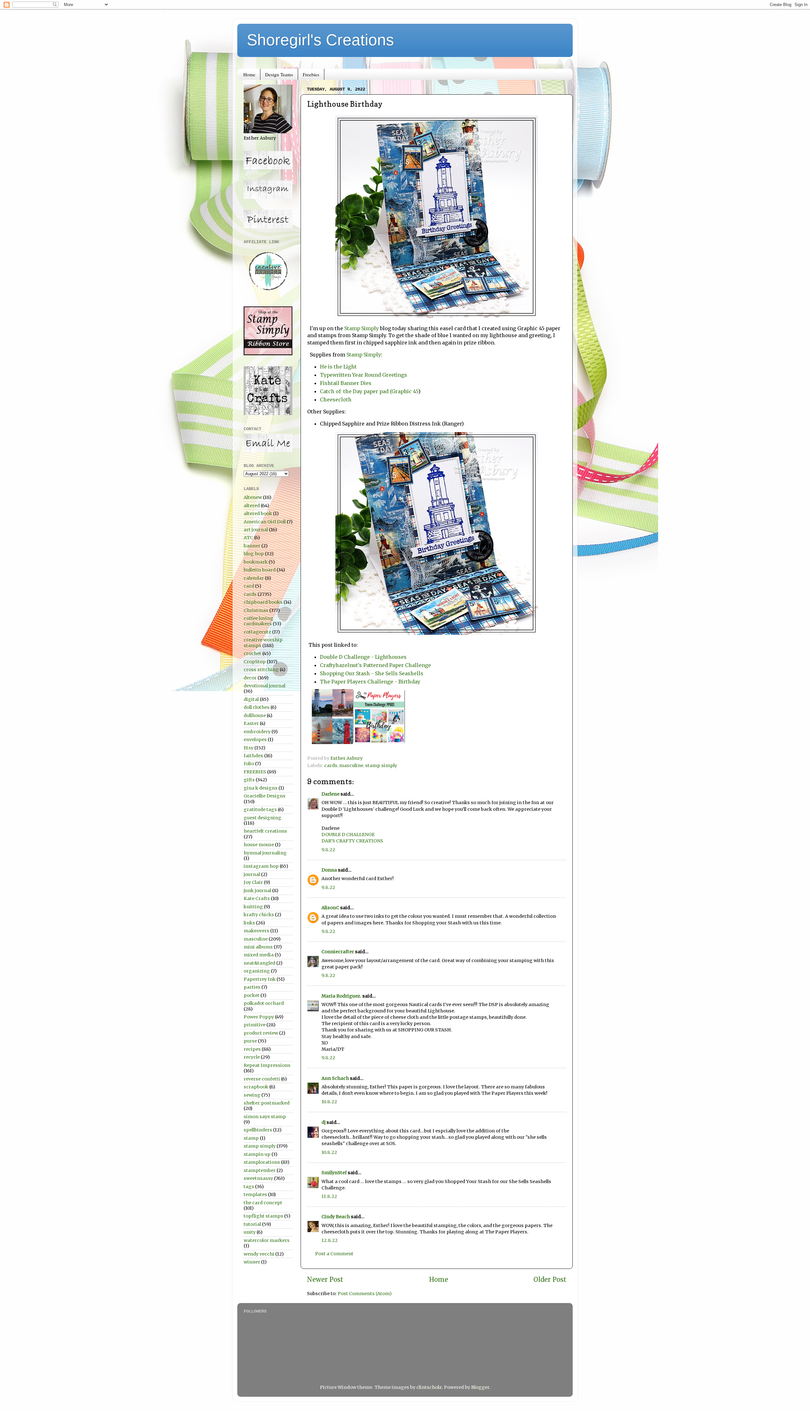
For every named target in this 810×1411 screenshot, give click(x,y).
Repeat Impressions (267, 1065)
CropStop (255, 662)
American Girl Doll (265, 522)
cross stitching (261, 669)
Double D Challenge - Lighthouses (363, 657)
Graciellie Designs (264, 796)
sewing (252, 1095)
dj (323, 1122)
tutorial (252, 1224)
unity (250, 1232)
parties (252, 987)
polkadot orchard (264, 1003)
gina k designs (260, 788)
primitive (254, 1025)
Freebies (311, 74)
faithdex (253, 756)
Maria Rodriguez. (341, 996)
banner (252, 546)
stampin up (257, 1154)
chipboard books (263, 602)
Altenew (253, 497)
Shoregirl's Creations (320, 40)
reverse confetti (262, 1079)
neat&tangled (259, 963)
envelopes (255, 739)
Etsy (248, 748)
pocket (251, 995)
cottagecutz (257, 632)
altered (252, 505)
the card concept (263, 1203)
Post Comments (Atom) (365, 1293)
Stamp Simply (361, 328)
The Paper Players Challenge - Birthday (370, 681)
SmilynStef (334, 1172)
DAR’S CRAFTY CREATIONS (352, 841)
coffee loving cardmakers (258, 621)
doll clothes (257, 707)
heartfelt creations (265, 831)
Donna (329, 870)
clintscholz (429, 1387)
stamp (251, 1138)
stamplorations (262, 1162)
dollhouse (255, 715)
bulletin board (260, 570)
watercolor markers (267, 1240)
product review (261, 1033)
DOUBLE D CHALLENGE (348, 834)
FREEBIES (255, 772)
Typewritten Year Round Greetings (364, 375)
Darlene (330, 794)
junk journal (257, 890)
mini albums (258, 947)
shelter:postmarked (267, 1103)
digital (251, 699)
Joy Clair (253, 882)
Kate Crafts (257, 898)
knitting (253, 907)
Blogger (480, 1387)
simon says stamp (265, 1116)
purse (250, 1041)
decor (250, 678)
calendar (254, 578)
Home (249, 74)
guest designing (262, 818)
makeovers (256, 931)
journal (252, 874)
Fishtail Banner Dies (346, 383)
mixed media (259, 955)
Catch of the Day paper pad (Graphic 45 (369, 391)
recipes (252, 1049)
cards (330, 765)
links (249, 923)
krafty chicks (259, 914)
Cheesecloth (336, 399)
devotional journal (264, 686)
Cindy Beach (335, 1216)
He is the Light (339, 366)
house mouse (259, 844)
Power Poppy (259, 1017)
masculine (351, 765)
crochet (252, 653)
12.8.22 (329, 1240)
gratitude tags (260, 809)
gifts (249, 780)
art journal (256, 529)
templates (255, 1194)
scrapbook (256, 1087)
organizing (257, 971)
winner (252, 1262)
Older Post (549, 1280)
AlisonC (330, 907)
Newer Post (325, 1280)
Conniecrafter (337, 951)
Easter (251, 723)
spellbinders (258, 1130)
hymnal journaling (265, 853)
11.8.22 (329, 1196)
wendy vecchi (259, 1254)
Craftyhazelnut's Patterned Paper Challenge (375, 665)
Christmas (256, 610)
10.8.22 (329, 1102)
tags (249, 1186)
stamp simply (381, 765)
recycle (252, 1057)
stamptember (260, 1170)
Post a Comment (334, 1254)
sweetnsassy (258, 1178)
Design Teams (279, 74)
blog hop (254, 554)
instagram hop (261, 866)
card (249, 586)
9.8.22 (328, 850)
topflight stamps (263, 1216)
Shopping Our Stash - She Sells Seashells (371, 673)
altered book (258, 513)
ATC (248, 537)
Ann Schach (335, 1078)
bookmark (256, 562)
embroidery (257, 731)
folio (249, 763)
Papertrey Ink (260, 979)
